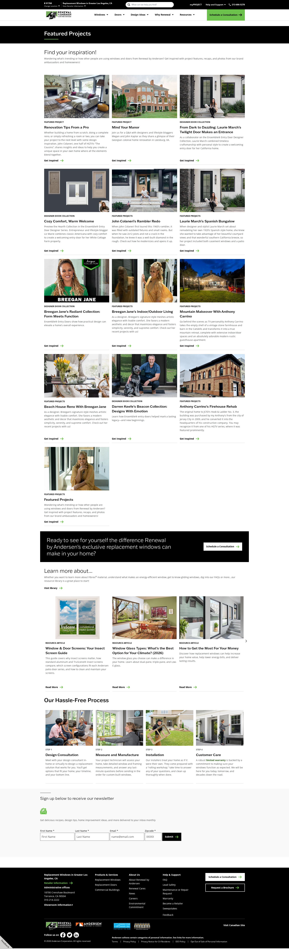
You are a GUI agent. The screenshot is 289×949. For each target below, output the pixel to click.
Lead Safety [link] (169, 884)
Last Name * (82, 830)
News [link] (132, 893)
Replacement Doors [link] (106, 884)
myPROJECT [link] (196, 4)
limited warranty (216, 760)
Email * (114, 830)
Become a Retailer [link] (173, 903)
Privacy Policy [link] (129, 941)
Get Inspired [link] (51, 160)
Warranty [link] (168, 898)
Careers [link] (133, 898)
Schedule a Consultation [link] (223, 14)
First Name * (47, 830)
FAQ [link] (165, 879)
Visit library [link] (50, 588)
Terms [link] (115, 941)
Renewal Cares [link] (137, 888)
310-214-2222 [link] (51, 899)
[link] (58, 15)
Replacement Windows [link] (108, 879)
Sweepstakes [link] (170, 908)
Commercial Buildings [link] (107, 889)
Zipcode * (150, 830)
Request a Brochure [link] (222, 887)
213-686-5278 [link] (238, 4)
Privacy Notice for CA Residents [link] (155, 941)
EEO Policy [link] (180, 941)
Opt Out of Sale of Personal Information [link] (209, 941)
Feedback (168, 914)
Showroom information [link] (57, 904)
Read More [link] (51, 687)
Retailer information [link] (56, 883)
